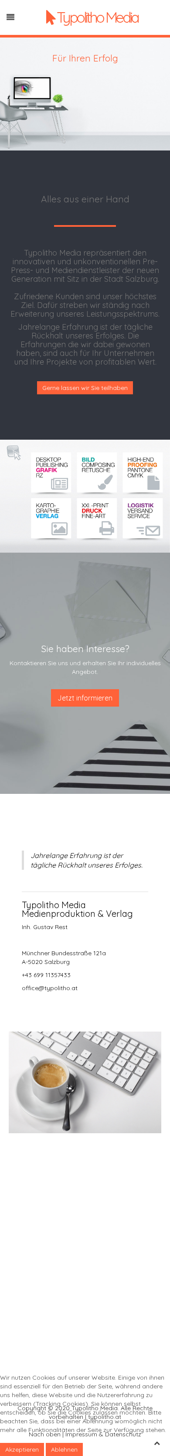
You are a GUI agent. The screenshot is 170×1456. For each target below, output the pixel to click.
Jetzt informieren (85, 698)
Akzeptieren (22, 1449)
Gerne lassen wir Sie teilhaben (85, 388)
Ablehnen (64, 1449)
